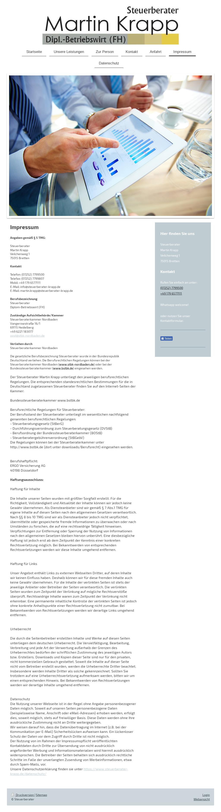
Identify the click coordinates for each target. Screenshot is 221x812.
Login (206, 795)
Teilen (168, 338)
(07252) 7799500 (171, 288)
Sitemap (41, 795)
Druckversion (25, 795)
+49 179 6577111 (171, 293)
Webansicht (202, 799)
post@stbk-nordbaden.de (27, 335)
